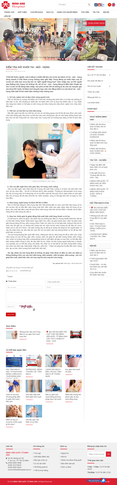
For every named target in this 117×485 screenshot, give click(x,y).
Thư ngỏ (37, 453)
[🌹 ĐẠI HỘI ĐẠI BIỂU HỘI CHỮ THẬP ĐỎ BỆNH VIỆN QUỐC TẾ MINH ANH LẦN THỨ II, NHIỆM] (76, 334)
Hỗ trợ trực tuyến (94, 86)
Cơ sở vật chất (40, 463)
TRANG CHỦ (9, 12)
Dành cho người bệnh (67, 12)
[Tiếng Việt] (109, 4)
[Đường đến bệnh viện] (90, 38)
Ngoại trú (65, 453)
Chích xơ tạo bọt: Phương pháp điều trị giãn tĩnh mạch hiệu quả (13, 397)
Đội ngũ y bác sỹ (40, 460)
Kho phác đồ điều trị (95, 81)
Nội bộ (106, 12)
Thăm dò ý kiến (93, 92)
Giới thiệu (22, 12)
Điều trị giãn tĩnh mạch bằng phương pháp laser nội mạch (53, 396)
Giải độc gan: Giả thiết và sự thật (32, 421)
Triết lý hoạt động (41, 470)
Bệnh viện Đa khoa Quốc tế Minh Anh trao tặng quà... (98, 142)
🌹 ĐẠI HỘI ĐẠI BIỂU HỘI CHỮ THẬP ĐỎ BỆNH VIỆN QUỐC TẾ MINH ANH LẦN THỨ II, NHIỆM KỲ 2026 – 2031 (57, 336)
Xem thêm (11, 326)
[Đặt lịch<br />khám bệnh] (90, 31)
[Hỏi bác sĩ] (90, 45)
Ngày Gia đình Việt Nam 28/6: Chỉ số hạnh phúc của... (99, 167)
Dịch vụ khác (66, 467)
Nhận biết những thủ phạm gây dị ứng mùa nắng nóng (73, 396)
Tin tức (96, 12)
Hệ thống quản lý (41, 467)
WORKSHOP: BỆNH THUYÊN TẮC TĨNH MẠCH (34, 371)
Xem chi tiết (19, 41)
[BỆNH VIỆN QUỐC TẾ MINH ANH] (13, 5)
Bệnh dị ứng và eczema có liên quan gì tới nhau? (14, 422)
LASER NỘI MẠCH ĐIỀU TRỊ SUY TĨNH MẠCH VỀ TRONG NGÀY (53, 372)
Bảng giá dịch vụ (94, 97)
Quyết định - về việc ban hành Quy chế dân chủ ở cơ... (98, 266)
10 (71, 59)
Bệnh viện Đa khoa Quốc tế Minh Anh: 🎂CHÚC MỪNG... (98, 151)
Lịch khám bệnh (93, 102)
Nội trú (63, 457)
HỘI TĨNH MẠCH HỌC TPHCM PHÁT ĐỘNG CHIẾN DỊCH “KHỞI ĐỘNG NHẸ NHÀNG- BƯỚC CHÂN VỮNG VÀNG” (14, 375)
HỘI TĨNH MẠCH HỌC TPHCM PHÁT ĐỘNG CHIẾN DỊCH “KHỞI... (98, 227)
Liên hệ (7, 16)
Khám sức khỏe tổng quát (71, 460)
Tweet (10, 276)
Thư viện (85, 12)
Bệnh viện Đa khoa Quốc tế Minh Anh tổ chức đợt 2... (98, 126)
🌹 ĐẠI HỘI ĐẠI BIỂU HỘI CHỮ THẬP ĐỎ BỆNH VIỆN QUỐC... (99, 210)
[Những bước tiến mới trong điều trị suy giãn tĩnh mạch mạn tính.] (11, 335)
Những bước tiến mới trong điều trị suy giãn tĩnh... (98, 218)
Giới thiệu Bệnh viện (41, 457)
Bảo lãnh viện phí (67, 463)
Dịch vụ (49, 12)
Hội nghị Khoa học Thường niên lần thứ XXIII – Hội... (97, 175)
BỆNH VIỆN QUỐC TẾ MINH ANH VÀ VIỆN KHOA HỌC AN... (99, 183)
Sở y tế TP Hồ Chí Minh (96, 75)
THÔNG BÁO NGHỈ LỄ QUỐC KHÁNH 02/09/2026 (98, 134)
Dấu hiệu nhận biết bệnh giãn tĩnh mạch (33, 395)
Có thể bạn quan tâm (16, 350)
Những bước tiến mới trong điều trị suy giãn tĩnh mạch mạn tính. (30, 334)
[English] (113, 4)
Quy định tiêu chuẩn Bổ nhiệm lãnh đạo (98, 273)
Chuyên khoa (36, 12)
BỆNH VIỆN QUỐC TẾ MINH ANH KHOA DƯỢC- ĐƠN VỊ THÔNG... (99, 192)
